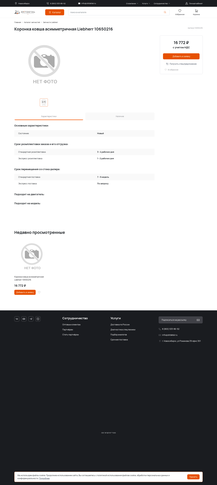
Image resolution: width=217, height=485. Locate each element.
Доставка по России (120, 324)
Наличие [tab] (120, 116)
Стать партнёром (70, 334)
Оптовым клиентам (71, 324)
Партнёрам (67, 329)
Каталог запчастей (32, 22)
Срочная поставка (119, 339)
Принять (193, 476)
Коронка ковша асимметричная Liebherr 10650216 (29, 278)
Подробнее (44, 478)
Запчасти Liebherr (50, 22)
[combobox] (119, 12)
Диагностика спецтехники (123, 329)
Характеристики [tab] (49, 116)
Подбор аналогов (119, 334)
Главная (17, 22)
